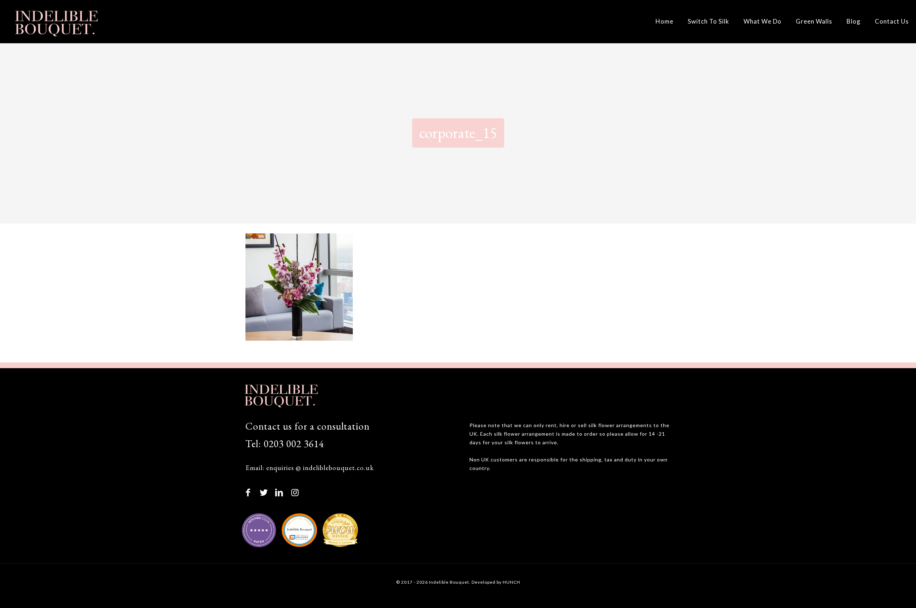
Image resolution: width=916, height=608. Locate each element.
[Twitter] (264, 492)
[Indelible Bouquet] (55, 21)
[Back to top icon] (881, 592)
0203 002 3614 (294, 443)
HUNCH (511, 582)
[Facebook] (248, 492)
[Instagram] (295, 492)
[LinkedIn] (279, 492)
